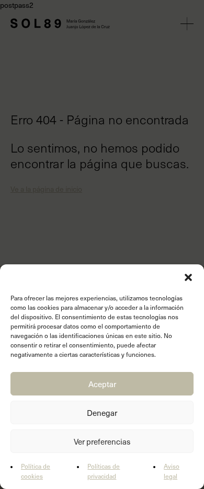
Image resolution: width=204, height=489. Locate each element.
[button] (188, 277)
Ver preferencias (102, 441)
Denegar (102, 413)
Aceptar (102, 384)
